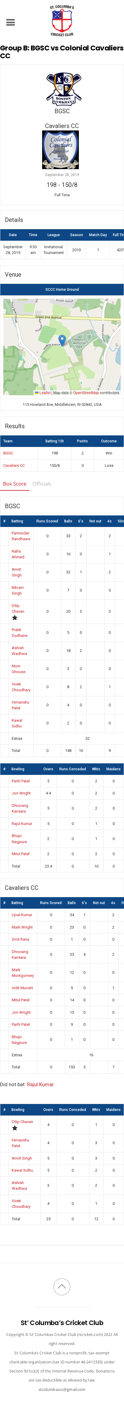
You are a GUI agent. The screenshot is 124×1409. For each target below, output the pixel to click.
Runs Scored (47, 521)
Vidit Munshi (22, 988)
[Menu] (10, 22)
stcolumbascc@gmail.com (62, 1389)
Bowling (17, 769)
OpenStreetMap (86, 392)
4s (109, 521)
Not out (95, 521)
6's (80, 521)
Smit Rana (20, 939)
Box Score (14, 483)
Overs (48, 769)
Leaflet (45, 392)
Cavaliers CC (14, 465)
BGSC (8, 453)
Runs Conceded (72, 769)
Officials (42, 483)
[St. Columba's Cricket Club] (62, 33)
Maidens (113, 769)
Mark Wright (22, 927)
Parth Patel (21, 781)
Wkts (96, 769)
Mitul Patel (20, 854)
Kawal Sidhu (22, 1170)
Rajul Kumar (22, 823)
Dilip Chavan (22, 1121)
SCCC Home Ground (62, 289)
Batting (17, 521)
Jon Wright (21, 793)
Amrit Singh (22, 1158)
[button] (62, 341)
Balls (68, 521)
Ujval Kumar (22, 915)
